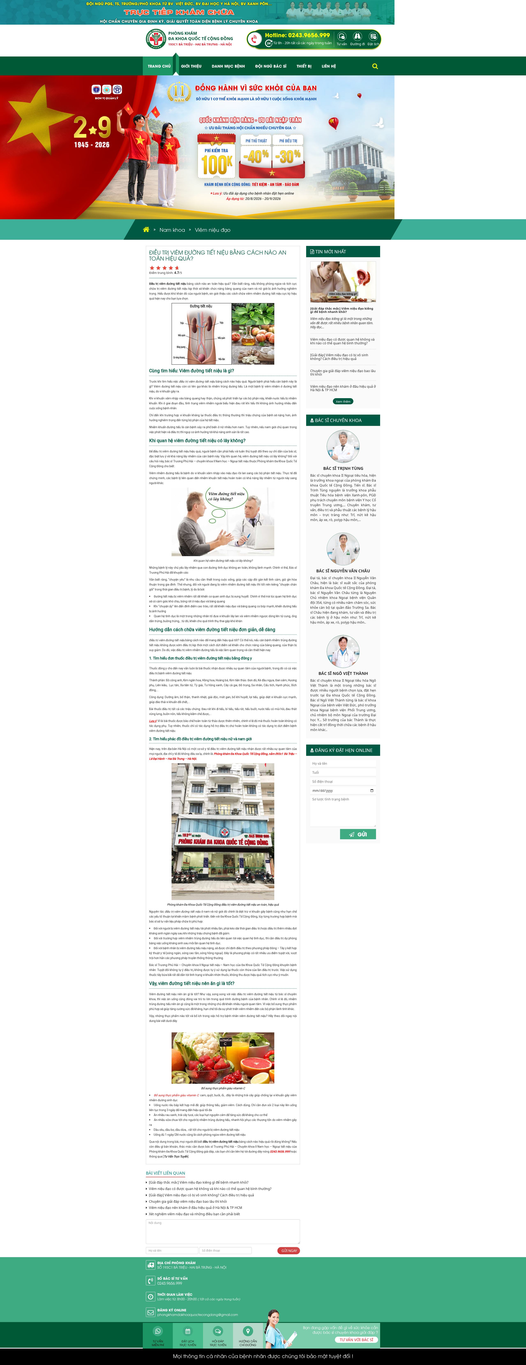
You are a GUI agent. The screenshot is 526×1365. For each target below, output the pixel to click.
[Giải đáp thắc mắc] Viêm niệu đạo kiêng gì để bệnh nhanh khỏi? (198, 1182)
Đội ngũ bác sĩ (270, 66)
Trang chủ (159, 66)
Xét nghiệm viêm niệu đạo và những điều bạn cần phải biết (194, 1214)
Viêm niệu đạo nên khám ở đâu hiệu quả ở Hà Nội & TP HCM (195, 1208)
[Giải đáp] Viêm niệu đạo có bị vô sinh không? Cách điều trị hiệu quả (201, 1195)
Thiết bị (304, 66)
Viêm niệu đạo (213, 229)
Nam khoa (172, 229)
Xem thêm (343, 401)
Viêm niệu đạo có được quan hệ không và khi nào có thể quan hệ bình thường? (209, 1189)
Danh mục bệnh (228, 66)
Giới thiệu (191, 66)
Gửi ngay (289, 1251)
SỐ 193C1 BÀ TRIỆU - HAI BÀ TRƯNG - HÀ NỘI (191, 1267)
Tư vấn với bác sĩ (356, 1339)
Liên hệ (329, 66)
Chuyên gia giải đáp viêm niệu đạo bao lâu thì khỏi (188, 1201)
